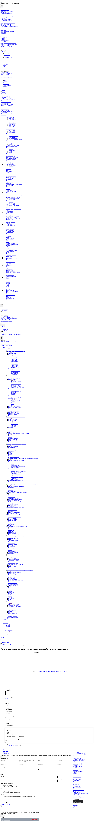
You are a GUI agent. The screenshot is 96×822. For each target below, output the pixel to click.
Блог (74, 774)
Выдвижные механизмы (16, 381)
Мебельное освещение (13, 494)
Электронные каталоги (78, 771)
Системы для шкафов (13, 446)
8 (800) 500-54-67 (4, 41)
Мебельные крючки (15, 371)
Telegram (5, 65)
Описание (5, 749)
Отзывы (5, 752)
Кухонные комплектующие (14, 378)
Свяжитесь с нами (77, 777)
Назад (8, 348)
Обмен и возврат (76, 788)
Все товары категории (80, 753)
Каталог (7, 349)
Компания (75, 767)
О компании (75, 770)
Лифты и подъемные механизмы (18, 471)
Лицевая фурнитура (12, 353)
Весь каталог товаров (77, 766)
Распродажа (75, 765)
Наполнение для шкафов (13, 435)
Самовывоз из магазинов (13, 745)
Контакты (8, 625)
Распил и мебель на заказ (78, 790)
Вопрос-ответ (76, 791)
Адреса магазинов (77, 779)
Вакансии (75, 773)
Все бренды (75, 775)
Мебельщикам (76, 780)
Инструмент (11, 587)
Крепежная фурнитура (13, 538)
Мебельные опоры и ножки (14, 517)
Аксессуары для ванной (13, 604)
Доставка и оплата (7, 753)
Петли (12, 464)
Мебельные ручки (15, 356)
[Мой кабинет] (1, 335)
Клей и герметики (12, 566)
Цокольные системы (15, 400)
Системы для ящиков (77, 764)
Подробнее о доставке (5, 804)
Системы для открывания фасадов (16, 460)
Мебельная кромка (12, 510)
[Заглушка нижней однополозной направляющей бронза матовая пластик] (52, 671)
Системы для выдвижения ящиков (16, 486)
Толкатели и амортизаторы (17, 477)
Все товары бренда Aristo (81, 754)
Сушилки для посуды (16, 391)
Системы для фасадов (78, 763)
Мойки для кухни (15, 422)
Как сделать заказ (77, 786)
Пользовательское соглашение (7, 809)
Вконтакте (5, 64)
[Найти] (2, 6)
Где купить (5, 751)
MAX (4, 66)
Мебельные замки (12, 558)
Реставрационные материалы (14, 572)
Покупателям (76, 784)
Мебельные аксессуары (13, 528)
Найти (2, 816)
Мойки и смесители (12, 419)
